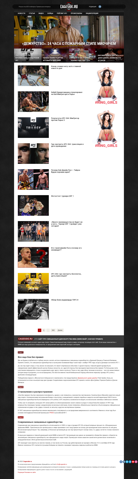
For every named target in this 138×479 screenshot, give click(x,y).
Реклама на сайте (30, 472)
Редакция (92, 6)
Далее (60, 330)
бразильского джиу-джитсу (87, 378)
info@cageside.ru (61, 464)
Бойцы (50, 13)
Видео (41, 13)
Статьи (32, 13)
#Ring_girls (106, 102)
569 (53, 330)
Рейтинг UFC (62, 13)
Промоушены (76, 13)
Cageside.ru (27, 461)
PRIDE (51, 413)
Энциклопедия (92, 13)
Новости (21, 13)
